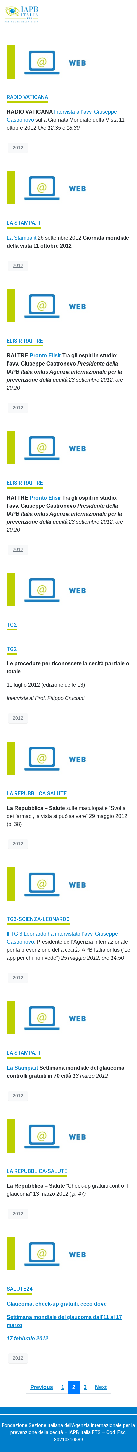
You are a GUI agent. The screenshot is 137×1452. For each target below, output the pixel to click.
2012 (18, 147)
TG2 (12, 625)
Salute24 (19, 1289)
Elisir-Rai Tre (25, 341)
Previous (41, 1387)
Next (101, 1387)
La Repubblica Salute (37, 793)
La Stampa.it (24, 223)
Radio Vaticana (27, 97)
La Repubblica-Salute (37, 1171)
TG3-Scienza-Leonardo (38, 919)
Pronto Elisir (45, 355)
